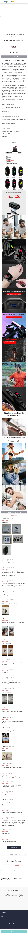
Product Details (14, 57)
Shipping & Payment (14, 854)
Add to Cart (14, 931)
